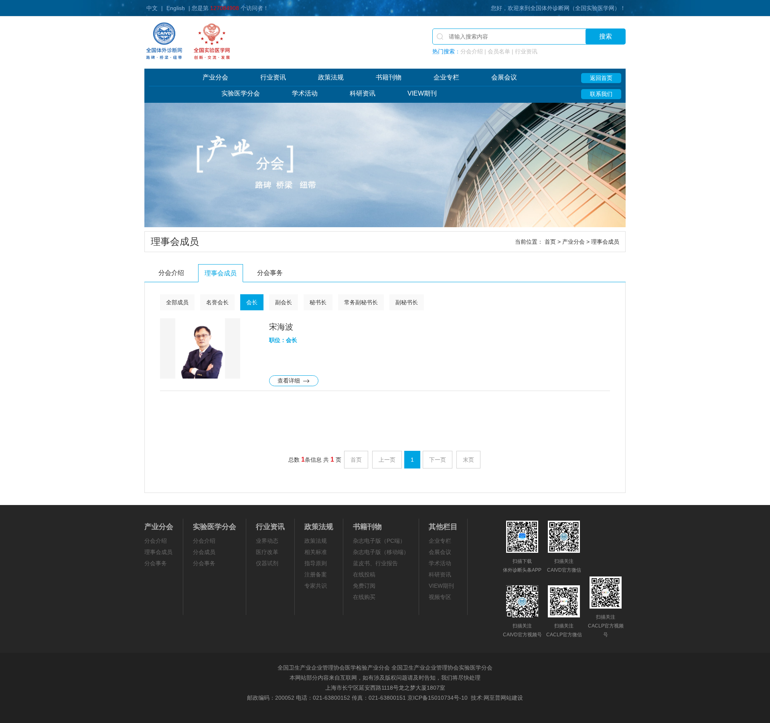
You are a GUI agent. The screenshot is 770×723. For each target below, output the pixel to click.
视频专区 (440, 597)
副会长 (283, 302)
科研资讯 (362, 93)
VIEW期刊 (422, 93)
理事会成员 (221, 273)
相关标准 (315, 552)
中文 (152, 8)
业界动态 (267, 541)
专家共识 (315, 585)
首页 (550, 241)
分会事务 (270, 272)
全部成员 (177, 302)
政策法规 (331, 77)
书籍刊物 (388, 77)
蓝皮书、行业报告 (375, 563)
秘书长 (318, 302)
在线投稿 (364, 574)
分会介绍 (171, 272)
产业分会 (215, 77)
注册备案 (315, 574)
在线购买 (364, 597)
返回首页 (601, 78)
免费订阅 (364, 585)
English (175, 8)
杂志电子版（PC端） (379, 541)
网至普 (492, 697)
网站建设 (511, 697)
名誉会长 (217, 302)
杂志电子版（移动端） (381, 552)
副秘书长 (406, 302)
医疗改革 (267, 552)
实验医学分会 (240, 93)
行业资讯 (273, 77)
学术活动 (305, 93)
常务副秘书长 (361, 302)
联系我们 (601, 94)
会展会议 (504, 77)
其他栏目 (443, 527)
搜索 (605, 36)
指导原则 (315, 563)
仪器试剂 (267, 563)
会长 (251, 302)
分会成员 (204, 552)
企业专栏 (446, 77)
